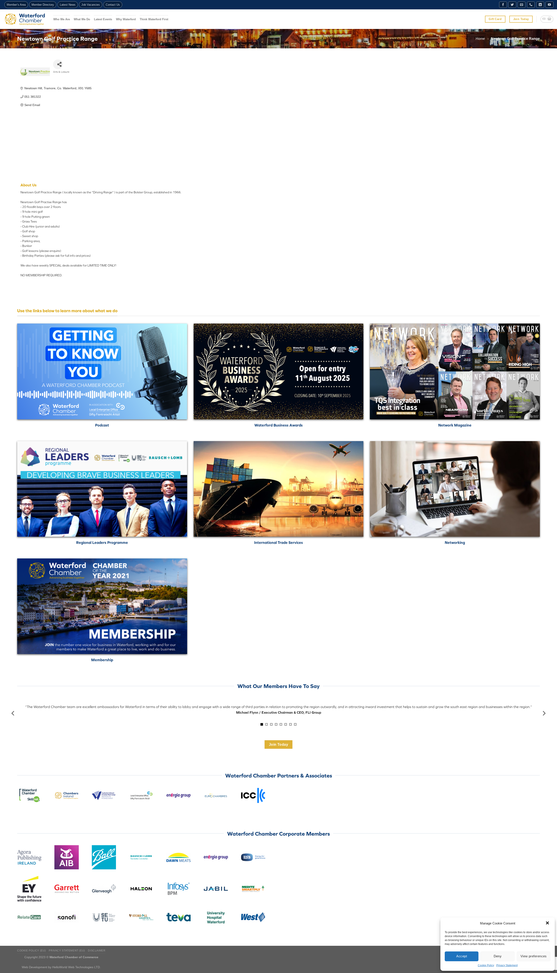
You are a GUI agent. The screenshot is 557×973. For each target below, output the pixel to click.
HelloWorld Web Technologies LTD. (76, 967)
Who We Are (61, 19)
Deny (498, 956)
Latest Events (103, 19)
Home (480, 38)
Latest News (67, 4)
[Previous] (13, 713)
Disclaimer (96, 950)
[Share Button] (58, 64)
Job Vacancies (90, 4)
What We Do (82, 19)
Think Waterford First (154, 19)
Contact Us (113, 4)
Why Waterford (126, 19)
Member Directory (43, 4)
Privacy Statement (507, 965)
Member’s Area (16, 4)
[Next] (544, 713)
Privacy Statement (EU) (67, 950)
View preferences (533, 956)
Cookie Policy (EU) (31, 950)
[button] (547, 923)
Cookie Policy (486, 965)
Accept (461, 956)
